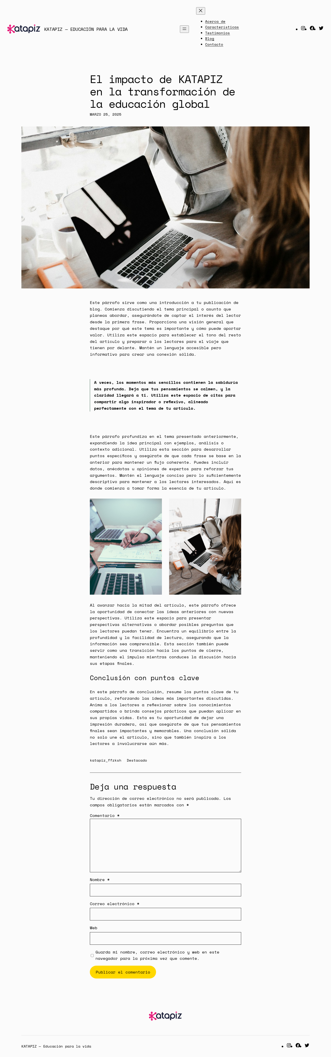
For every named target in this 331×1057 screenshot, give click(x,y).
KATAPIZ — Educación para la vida (86, 29)
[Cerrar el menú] (200, 11)
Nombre (100, 879)
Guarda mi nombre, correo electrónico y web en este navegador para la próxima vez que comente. (157, 955)
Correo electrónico (114, 903)
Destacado (137, 760)
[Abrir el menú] (184, 29)
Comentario (105, 815)
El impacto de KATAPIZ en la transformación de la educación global (162, 91)
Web (93, 928)
